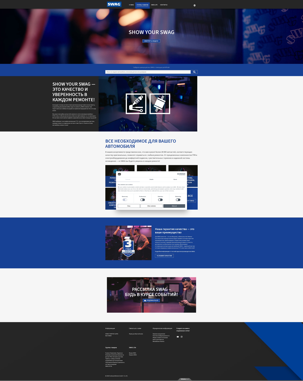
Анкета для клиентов (158, 339)
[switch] (142, 200)
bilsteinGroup (185, 379)
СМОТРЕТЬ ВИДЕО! (151, 41)
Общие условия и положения (160, 338)
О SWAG (131, 5)
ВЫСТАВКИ (108, 336)
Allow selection (151, 206)
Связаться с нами (135, 328)
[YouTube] (177, 336)
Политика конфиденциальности (161, 336)
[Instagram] (181, 336)
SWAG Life (154, 5)
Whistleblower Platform (158, 341)
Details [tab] (151, 179)
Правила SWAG (133, 355)
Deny (128, 206)
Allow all (174, 206)
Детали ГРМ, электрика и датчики (114, 357)
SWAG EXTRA (108, 366)
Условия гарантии (164, 256)
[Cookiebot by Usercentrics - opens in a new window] (178, 174)
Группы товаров (142, 5)
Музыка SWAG (132, 353)
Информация (110, 328)
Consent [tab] (127, 179)
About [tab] (175, 179)
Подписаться (152, 300)
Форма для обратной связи (136, 334)
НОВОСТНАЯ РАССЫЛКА (111, 334)
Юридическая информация (162, 328)
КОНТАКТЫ (163, 5)
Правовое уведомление (159, 334)
